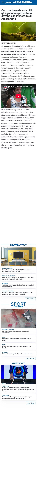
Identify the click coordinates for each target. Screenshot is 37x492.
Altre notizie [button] (30, 299)
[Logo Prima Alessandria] (18, 2)
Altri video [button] (31, 403)
